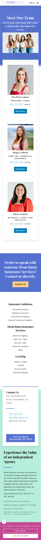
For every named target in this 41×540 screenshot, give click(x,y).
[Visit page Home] (14, 2)
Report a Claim (20, 362)
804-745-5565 (16, 162)
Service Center (20, 369)
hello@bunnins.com (19, 417)
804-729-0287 (16, 104)
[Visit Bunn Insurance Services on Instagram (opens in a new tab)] (18, 428)
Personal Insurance (20, 309)
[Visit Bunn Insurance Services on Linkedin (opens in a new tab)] (13, 428)
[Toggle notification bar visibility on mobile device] (4, 521)
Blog (20, 350)
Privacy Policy (18, 509)
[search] (26, 2)
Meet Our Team (20, 339)
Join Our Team (20, 343)
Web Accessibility (20, 372)
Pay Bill (20, 365)
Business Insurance (20, 313)
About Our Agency (20, 335)
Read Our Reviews (20, 346)
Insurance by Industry (20, 316)
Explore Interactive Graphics (20, 320)
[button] (34, 2)
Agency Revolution (21, 505)
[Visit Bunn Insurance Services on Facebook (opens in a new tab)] (8, 428)
